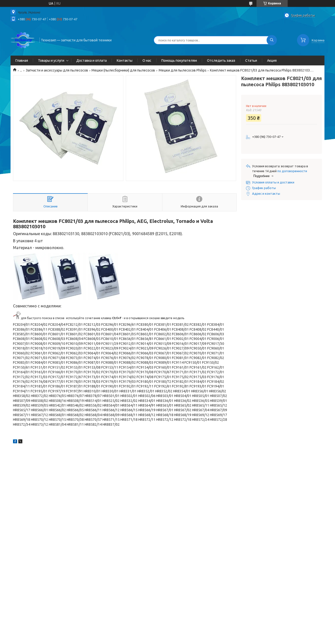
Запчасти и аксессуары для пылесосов (57, 70)
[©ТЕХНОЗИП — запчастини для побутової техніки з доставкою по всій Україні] (23, 39)
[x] (20, 442)
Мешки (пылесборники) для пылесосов (123, 70)
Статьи (251, 60)
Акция (272, 60)
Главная (21, 60)
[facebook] (15, 442)
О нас (146, 60)
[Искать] (272, 40)
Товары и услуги (51, 60)
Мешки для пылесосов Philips (182, 70)
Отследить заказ (221, 60)
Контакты (124, 60)
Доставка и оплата (91, 60)
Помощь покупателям (179, 60)
